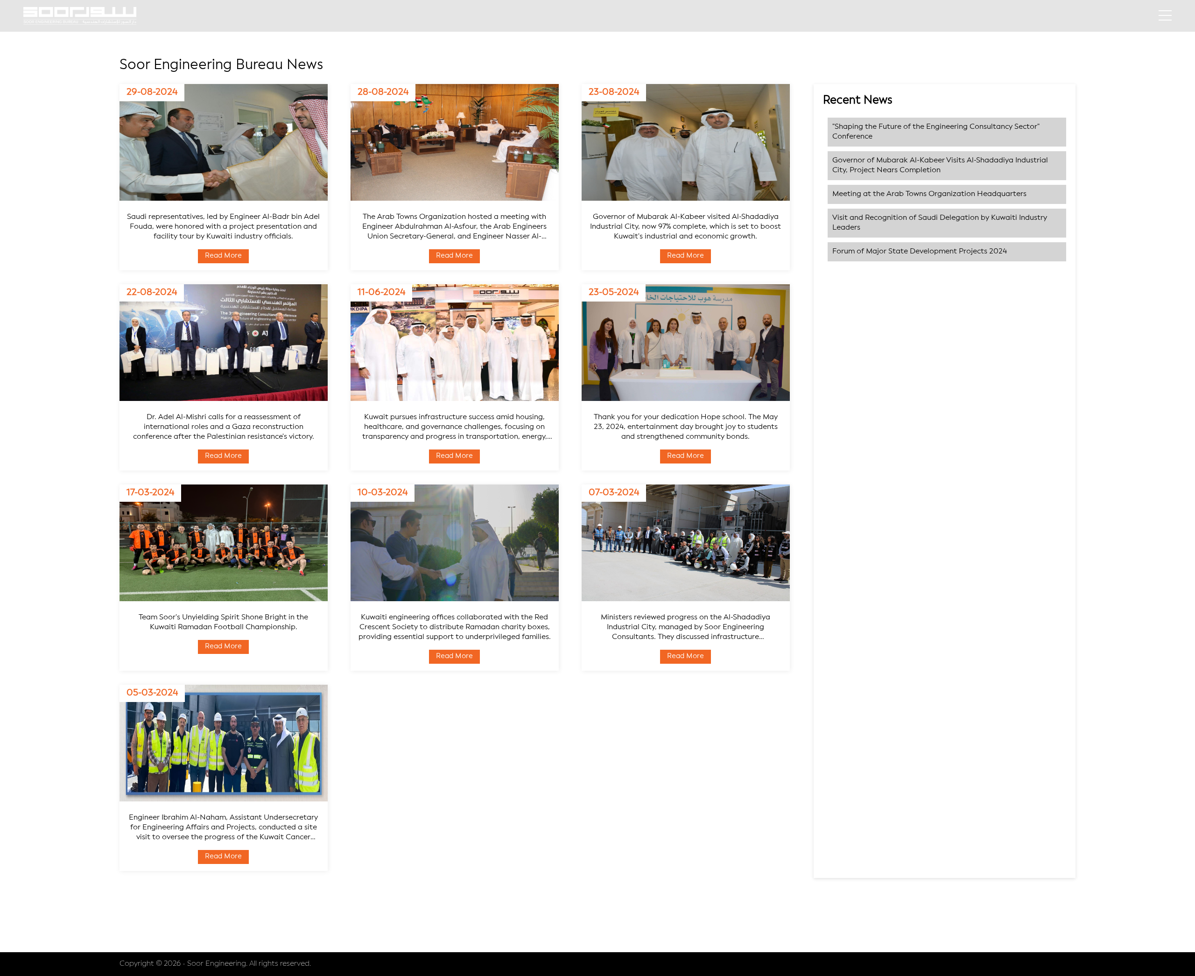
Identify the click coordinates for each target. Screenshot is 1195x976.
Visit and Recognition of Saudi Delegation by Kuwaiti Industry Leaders (939, 223)
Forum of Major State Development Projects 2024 (919, 251)
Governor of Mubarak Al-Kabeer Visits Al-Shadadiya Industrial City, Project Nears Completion (940, 165)
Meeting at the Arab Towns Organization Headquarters (929, 194)
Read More (223, 256)
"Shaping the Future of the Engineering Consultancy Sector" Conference (936, 131)
